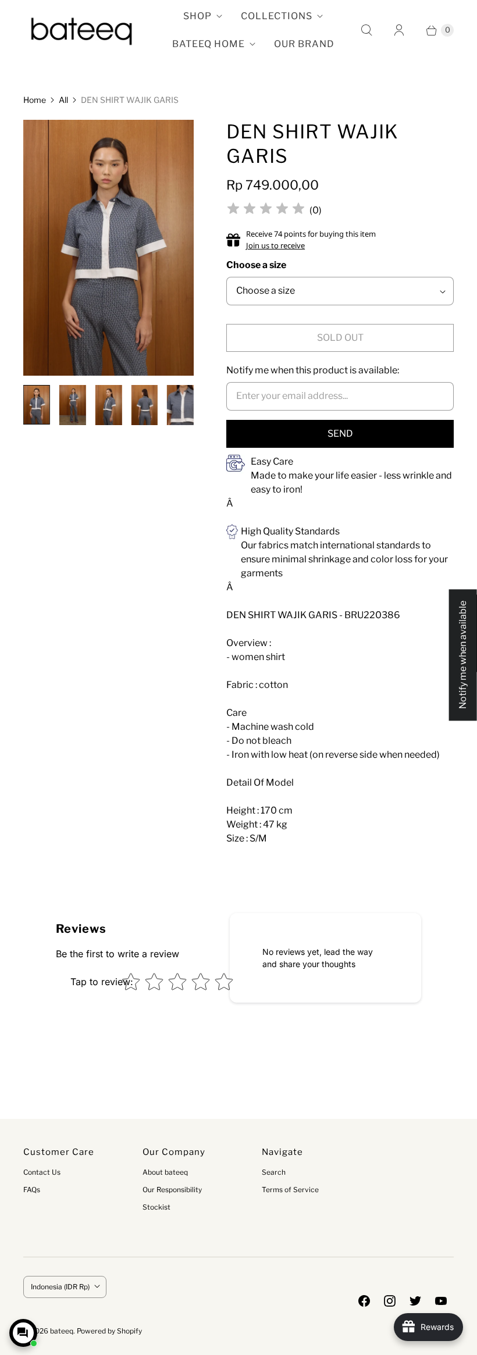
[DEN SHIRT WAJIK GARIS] (108, 248)
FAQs (31, 1189)
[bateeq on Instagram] (390, 1300)
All (63, 100)
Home (34, 100)
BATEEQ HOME (208, 43)
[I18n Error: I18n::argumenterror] (36, 405)
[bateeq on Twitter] (415, 1300)
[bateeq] (81, 30)
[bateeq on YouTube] (441, 1300)
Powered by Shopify (109, 1331)
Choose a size (256, 264)
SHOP (197, 16)
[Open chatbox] (23, 1333)
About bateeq (165, 1172)
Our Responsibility (172, 1189)
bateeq (61, 1331)
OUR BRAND (304, 43)
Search (274, 1172)
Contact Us (41, 1172)
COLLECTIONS (276, 16)
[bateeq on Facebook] (364, 1300)
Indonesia (60, 1286)
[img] (265, 210)
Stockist (156, 1207)
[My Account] (399, 30)
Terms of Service (290, 1189)
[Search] (366, 30)
